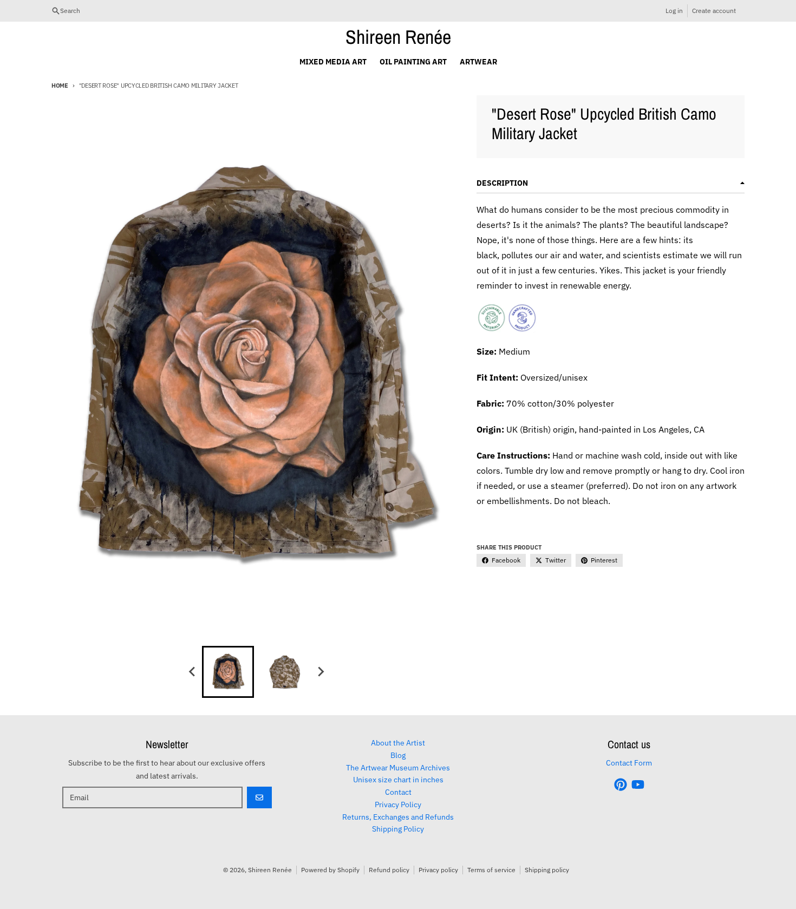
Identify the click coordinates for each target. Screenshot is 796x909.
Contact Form (629, 763)
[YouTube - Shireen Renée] (637, 784)
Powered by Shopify (330, 870)
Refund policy (389, 870)
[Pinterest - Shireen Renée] (620, 784)
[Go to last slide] (192, 672)
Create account (714, 10)
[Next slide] (320, 672)
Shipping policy (547, 870)
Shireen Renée (398, 37)
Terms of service (491, 870)
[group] (228, 672)
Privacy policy (438, 870)
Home (59, 85)
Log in (674, 10)
